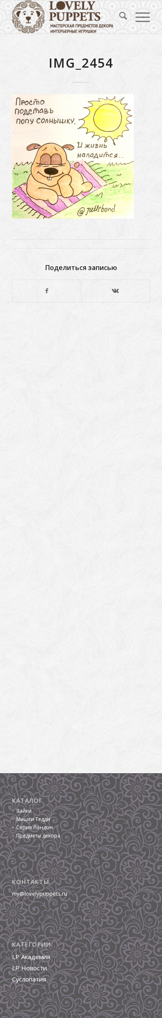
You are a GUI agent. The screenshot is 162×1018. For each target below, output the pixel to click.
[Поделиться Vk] (115, 291)
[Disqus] (81, 422)
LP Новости (29, 968)
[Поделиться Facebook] (46, 291)
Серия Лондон (34, 827)
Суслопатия (29, 979)
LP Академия (31, 956)
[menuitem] (119, 17)
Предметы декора (38, 835)
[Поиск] (119, 17)
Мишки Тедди (33, 819)
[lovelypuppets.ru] (67, 17)
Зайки (24, 810)
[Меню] (138, 17)
